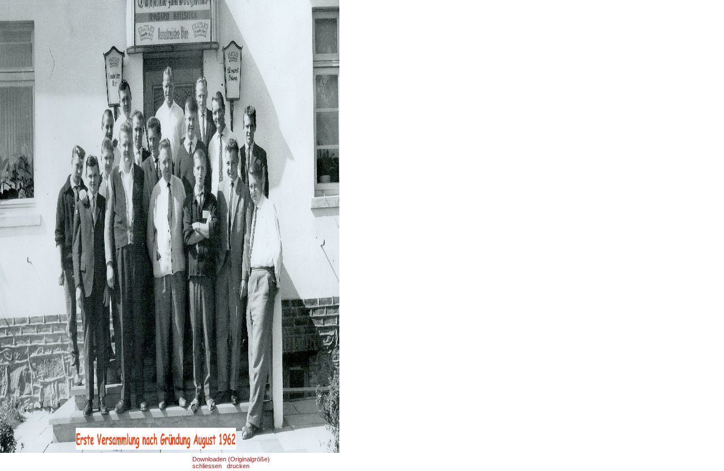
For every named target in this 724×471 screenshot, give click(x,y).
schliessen (207, 466)
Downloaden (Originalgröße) (231, 459)
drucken (238, 466)
